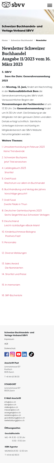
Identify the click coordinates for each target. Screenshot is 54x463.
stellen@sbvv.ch (11, 407)
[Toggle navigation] (50, 5)
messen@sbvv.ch (11, 410)
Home (5, 40)
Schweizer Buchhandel (22, 40)
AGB (6, 344)
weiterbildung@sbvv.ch (14, 420)
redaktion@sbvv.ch (12, 415)
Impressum (9, 339)
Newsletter (41, 40)
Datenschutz (9, 348)
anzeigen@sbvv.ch (12, 413)
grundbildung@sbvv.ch (14, 418)
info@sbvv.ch (10, 402)
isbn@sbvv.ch (10, 405)
